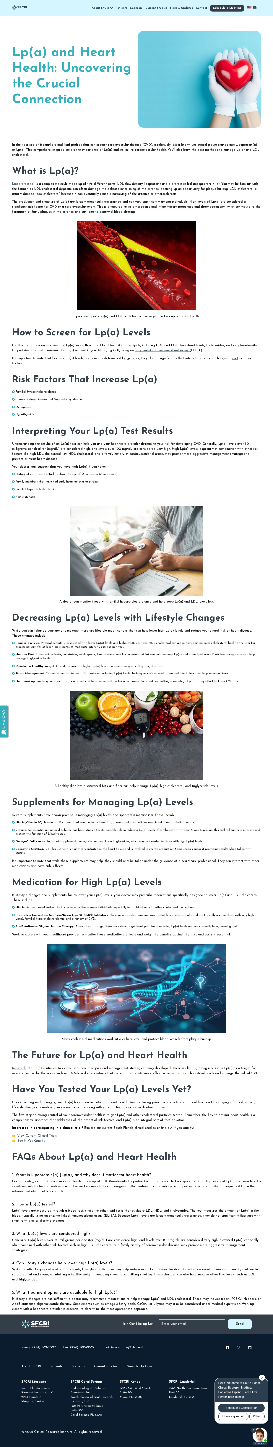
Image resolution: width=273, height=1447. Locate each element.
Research (19, 1068)
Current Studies (156, 8)
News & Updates (181, 8)
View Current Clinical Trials (37, 1136)
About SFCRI (100, 8)
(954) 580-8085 (82, 1347)
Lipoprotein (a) (23, 184)
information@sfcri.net (127, 1347)
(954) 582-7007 (44, 1347)
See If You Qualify (31, 1141)
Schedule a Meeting (227, 8)
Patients (121, 8)
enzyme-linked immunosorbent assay (161, 350)
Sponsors (136, 8)
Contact (201, 8)
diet (235, 358)
